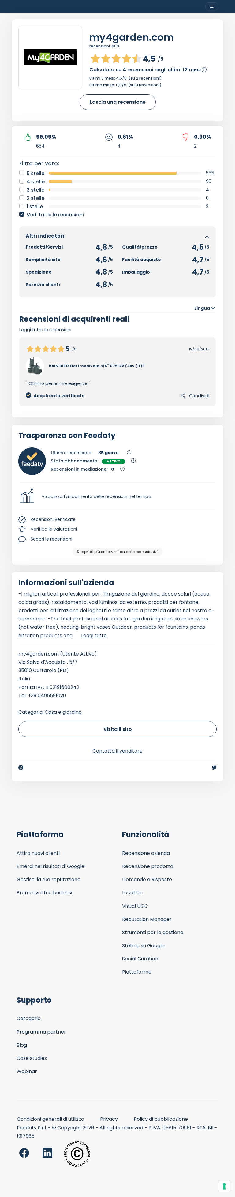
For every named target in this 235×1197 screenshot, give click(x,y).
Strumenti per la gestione (152, 932)
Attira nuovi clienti (38, 853)
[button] (117, 497)
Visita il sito (117, 729)
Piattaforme (136, 971)
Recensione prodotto (147, 866)
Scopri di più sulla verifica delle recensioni (116, 551)
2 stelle (35, 198)
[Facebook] (20, 767)
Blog (22, 1045)
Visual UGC (135, 906)
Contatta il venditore (117, 750)
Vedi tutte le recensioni (55, 214)
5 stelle (35, 173)
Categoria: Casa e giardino (50, 712)
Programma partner (41, 1031)
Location (132, 892)
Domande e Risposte (147, 879)
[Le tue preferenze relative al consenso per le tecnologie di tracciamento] (224, 1186)
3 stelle (35, 189)
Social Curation (140, 958)
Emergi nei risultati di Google (50, 866)
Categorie (29, 1018)
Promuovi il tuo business (45, 892)
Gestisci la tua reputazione (48, 879)
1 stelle (35, 206)
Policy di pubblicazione (161, 1119)
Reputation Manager (147, 919)
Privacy (109, 1119)
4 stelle (36, 181)
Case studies (32, 1058)
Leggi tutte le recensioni (45, 330)
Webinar (27, 1071)
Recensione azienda (146, 853)
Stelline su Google (143, 945)
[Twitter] (214, 767)
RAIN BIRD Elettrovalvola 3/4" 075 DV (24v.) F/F (96, 365)
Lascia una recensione (118, 102)
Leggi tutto (94, 635)
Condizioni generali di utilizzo (50, 1119)
